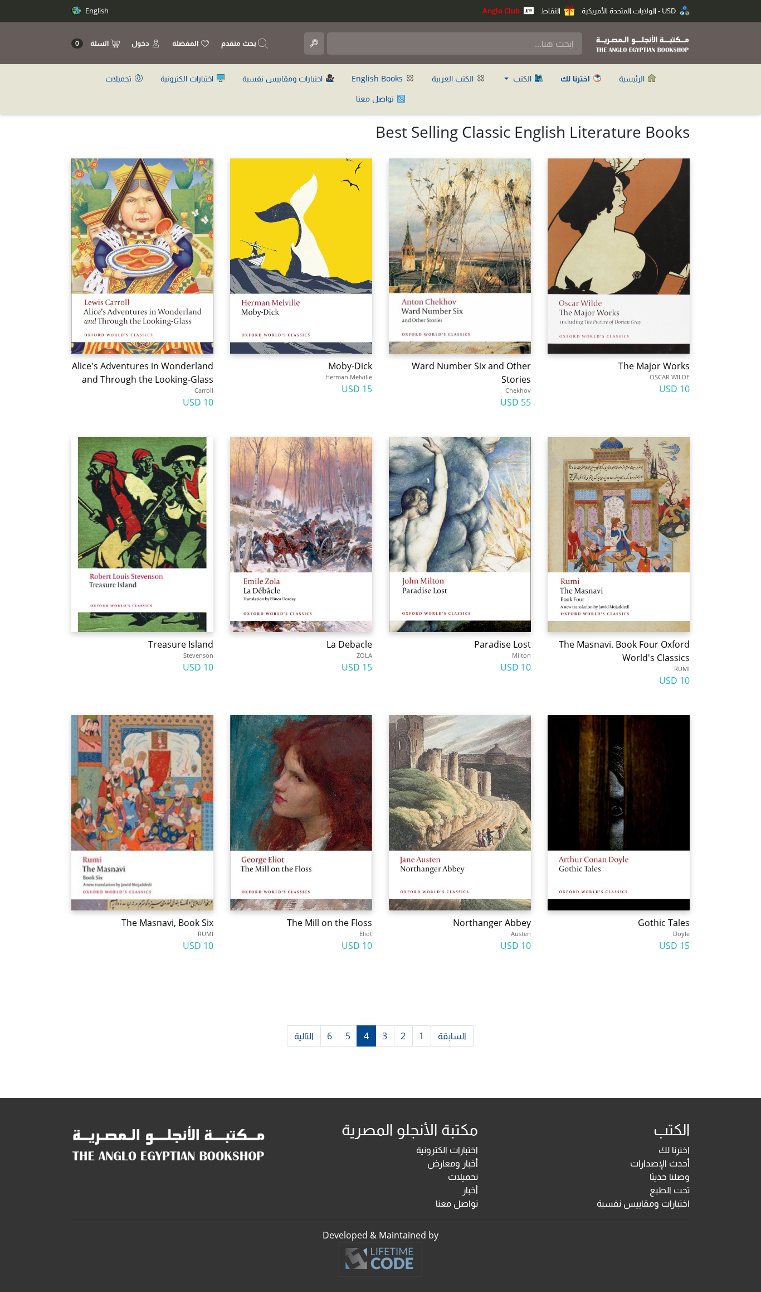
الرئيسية (633, 78)
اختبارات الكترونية (188, 78)
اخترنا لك (674, 1150)
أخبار (470, 1190)
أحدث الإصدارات (660, 1163)
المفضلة (186, 43)
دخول (141, 43)
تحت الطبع (670, 1190)
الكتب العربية (454, 78)
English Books (378, 78)
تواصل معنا (376, 98)
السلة (92, 43)
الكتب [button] (522, 78)
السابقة (452, 1036)
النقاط (551, 11)
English (96, 11)
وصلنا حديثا (670, 1176)
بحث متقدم (239, 43)
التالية (304, 1036)
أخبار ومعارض (452, 1163)
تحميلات (119, 78)
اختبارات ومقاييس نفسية (283, 78)
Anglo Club (501, 11)
